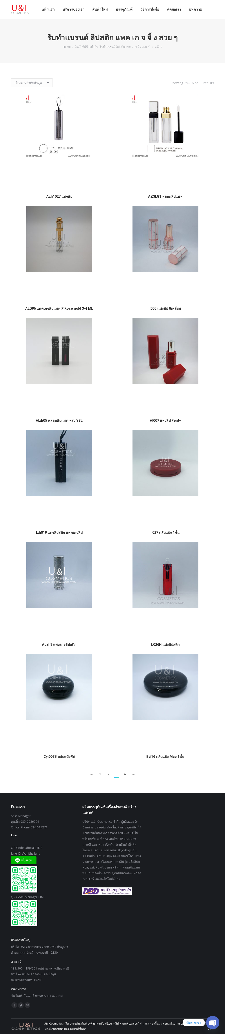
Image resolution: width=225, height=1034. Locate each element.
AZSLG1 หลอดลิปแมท (165, 196)
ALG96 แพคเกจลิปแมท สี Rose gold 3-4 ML (59, 308)
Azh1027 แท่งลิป (59, 196)
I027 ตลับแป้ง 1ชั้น (165, 532)
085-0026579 (29, 821)
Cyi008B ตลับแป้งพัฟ (59, 756)
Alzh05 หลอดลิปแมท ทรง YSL (59, 420)
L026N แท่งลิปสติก (165, 644)
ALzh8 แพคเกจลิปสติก (59, 644)
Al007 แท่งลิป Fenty (165, 420)
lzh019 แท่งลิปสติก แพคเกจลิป (59, 532)
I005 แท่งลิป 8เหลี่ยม (165, 308)
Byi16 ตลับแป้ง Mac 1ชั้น (165, 756)
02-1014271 (39, 827)
